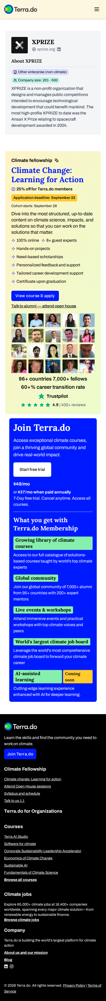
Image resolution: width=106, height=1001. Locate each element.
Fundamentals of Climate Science (31, 872)
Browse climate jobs (21, 920)
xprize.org (46, 49)
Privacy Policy (74, 985)
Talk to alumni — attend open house (43, 306)
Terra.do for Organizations (33, 811)
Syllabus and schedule (22, 793)
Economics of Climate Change (28, 858)
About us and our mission (26, 953)
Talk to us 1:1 (14, 801)
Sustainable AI (16, 865)
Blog (8, 960)
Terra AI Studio (16, 837)
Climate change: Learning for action (32, 779)
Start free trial (32, 469)
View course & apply (35, 296)
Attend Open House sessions (27, 786)
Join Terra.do (20, 754)
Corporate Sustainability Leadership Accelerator (42, 851)
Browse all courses (20, 880)
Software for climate (20, 844)
